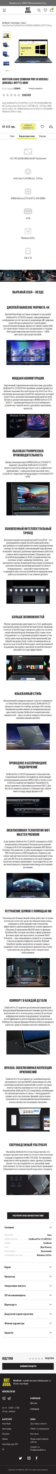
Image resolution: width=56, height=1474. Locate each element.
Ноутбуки (15, 23)
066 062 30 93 (8, 1391)
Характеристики (27, 136)
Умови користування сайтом (39, 1440)
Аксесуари (6, 1428)
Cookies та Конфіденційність (38, 1448)
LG (3, 1449)
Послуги (5, 1433)
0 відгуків (26, 95)
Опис (12, 136)
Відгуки (42, 136)
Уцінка (5, 1438)
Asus (23, 23)
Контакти (34, 1433)
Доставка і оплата (38, 1423)
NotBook (6, 23)
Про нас (33, 1402)
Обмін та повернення (39, 1428)
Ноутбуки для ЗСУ (10, 1444)
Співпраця (34, 1408)
